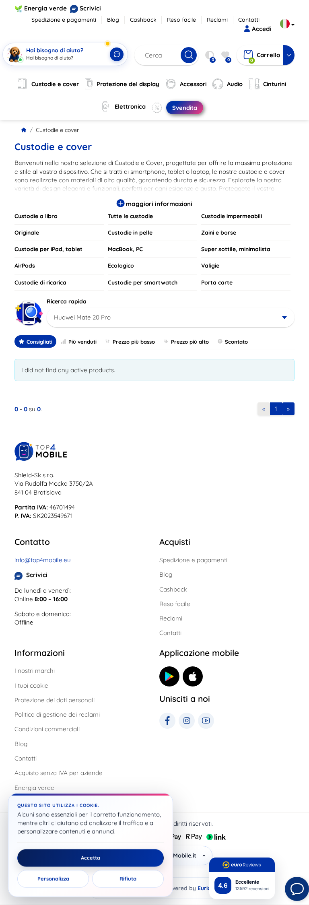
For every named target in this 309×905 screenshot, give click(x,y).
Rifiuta (127, 879)
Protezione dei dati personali (54, 700)
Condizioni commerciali (47, 729)
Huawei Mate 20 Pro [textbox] (82, 317)
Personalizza (53, 879)
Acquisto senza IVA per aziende (58, 773)
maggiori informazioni (158, 204)
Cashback (143, 19)
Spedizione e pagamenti (63, 19)
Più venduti (82, 341)
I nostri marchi (34, 670)
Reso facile (181, 19)
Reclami (217, 19)
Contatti (249, 19)
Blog (113, 19)
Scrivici (90, 8)
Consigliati (39, 341)
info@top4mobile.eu (42, 560)
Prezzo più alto (190, 341)
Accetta (90, 858)
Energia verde (45, 8)
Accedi (262, 29)
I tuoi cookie (31, 685)
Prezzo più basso (134, 341)
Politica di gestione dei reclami (57, 714)
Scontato (236, 341)
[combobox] (171, 317)
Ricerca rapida (67, 301)
